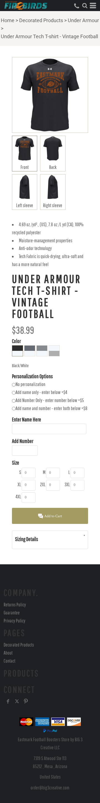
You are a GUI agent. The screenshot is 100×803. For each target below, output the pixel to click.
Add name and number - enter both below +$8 (52, 408)
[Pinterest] (26, 701)
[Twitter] (17, 701)
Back (52, 167)
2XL (43, 484)
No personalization (30, 384)
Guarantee (12, 613)
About (8, 653)
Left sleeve (24, 205)
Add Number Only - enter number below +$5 (50, 400)
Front (25, 167)
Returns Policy (15, 605)
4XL (18, 497)
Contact (9, 661)
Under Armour (83, 20)
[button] (85, 5)
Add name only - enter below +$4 (41, 392)
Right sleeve (52, 205)
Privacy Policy (14, 621)
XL (19, 484)
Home (7, 20)
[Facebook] (8, 701)
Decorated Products (41, 20)
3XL (67, 484)
